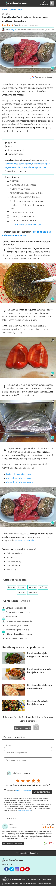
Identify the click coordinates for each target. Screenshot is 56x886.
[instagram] (17, 869)
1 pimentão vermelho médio (23, 185)
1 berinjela (15, 181)
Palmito (21, 587)
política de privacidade (23, 790)
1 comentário (33, 25)
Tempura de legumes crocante (19, 621)
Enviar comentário (42, 792)
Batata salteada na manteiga (18, 612)
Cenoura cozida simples (16, 608)
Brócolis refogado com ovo (17, 630)
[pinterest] (27, 869)
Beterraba (33, 592)
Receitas (4, 9)
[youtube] (22, 869)
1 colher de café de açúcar (22, 217)
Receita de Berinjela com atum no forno (39, 687)
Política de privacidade (28, 884)
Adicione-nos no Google (43, 77)
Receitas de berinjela (24, 540)
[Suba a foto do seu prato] (36, 727)
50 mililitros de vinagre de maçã (25, 197)
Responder (19, 843)
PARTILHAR (44, 5)
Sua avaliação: (12, 785)
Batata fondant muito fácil (17, 638)
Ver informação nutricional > (28, 225)
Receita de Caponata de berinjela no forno (39, 671)
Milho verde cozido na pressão (19, 634)
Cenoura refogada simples (17, 625)
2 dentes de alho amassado (23, 221)
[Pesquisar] (52, 3)
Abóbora (43, 587)
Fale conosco (47, 880)
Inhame (11, 587)
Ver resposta (8, 843)
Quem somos (35, 880)
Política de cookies (44, 884)
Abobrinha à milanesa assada (19, 478)
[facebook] (6, 869)
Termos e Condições (11, 884)
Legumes (12, 9)
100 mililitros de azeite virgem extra (26, 193)
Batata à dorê (11, 616)
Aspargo (32, 587)
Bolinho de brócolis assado (18, 474)
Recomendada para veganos (18, 164)
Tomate (21, 592)
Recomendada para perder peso (32, 167)
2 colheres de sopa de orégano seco (26, 201)
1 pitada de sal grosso (20, 189)
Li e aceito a (19, 791)
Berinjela (20, 9)
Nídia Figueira (12, 29)
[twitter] (11, 869)
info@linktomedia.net (24, 810)
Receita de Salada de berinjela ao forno (37, 703)
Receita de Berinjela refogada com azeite (37, 655)
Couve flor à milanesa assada (19, 482)
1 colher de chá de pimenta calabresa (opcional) (26, 207)
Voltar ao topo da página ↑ (28, 853)
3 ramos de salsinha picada (22, 213)
